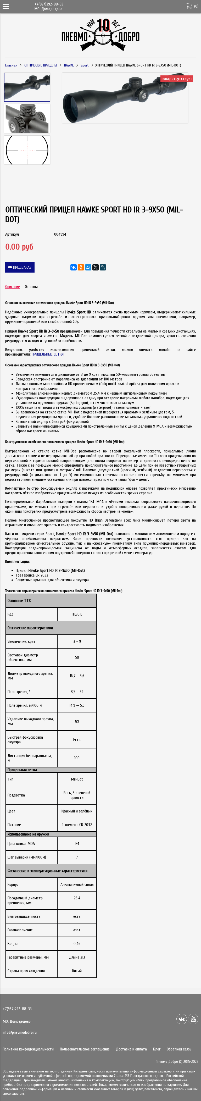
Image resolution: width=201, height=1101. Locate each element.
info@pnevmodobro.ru (20, 1032)
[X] (95, 267)
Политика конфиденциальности (28, 1049)
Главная (11, 65)
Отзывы (31, 286)
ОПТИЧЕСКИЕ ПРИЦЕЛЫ (40, 65)
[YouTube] (193, 1019)
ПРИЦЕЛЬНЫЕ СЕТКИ (48, 354)
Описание (12, 286)
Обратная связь (179, 1049)
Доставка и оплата (131, 1049)
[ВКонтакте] (73, 267)
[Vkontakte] (181, 1019)
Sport (85, 65)
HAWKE (69, 65)
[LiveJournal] (103, 267)
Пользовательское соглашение (85, 1049)
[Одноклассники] (81, 267)
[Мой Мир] (88, 267)
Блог (156, 1049)
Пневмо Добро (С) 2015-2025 (177, 1061)
